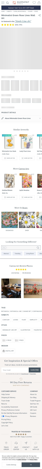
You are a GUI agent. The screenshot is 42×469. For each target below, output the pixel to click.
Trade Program (35, 401)
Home (3, 11)
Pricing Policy (6, 419)
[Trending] (18, 254)
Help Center (5, 394)
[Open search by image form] (4, 248)
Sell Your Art (34, 404)
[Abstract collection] (6, 254)
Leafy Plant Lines (25, 151)
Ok (31, 465)
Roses (36, 11)
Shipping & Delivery (8, 397)
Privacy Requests (11, 416)
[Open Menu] (2, 3)
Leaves (15, 320)
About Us (33, 394)
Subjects (9, 11)
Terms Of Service (24, 373)
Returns (4, 404)
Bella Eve (5, 193)
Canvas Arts (24, 169)
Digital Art (9, 351)
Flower (30, 11)
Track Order (5, 401)
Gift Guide (33, 407)
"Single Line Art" (23, 21)
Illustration (25, 330)
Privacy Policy (33, 459)
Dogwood (9, 230)
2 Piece (8, 340)
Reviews (33, 416)
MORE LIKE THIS (11, 158)
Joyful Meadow (24, 190)
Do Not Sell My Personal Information (14, 413)
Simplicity (33, 320)
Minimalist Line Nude (9, 151)
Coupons (33, 413)
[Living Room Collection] (30, 254)
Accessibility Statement (9, 407)
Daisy (27, 230)
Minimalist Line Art (10, 330)
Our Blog (33, 397)
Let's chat (4, 426)
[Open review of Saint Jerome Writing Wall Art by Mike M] (11, 288)
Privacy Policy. (33, 373)
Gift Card (33, 410)
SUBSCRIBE (35, 370)
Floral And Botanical (20, 11)
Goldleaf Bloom (7, 190)
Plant (24, 320)
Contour (6, 320)
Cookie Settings (21, 459)
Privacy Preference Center (10, 410)
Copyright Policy (7, 423)
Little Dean (5, 154)
